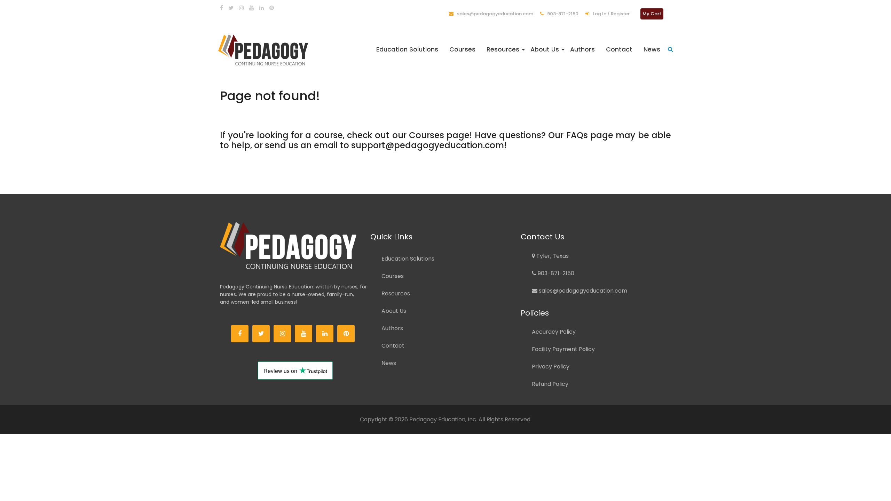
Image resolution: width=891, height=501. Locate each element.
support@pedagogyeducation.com (427, 145)
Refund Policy (550, 384)
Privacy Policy (550, 367)
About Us (544, 49)
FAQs (577, 135)
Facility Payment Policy (563, 349)
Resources (503, 49)
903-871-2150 (562, 13)
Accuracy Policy (554, 332)
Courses (462, 49)
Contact (619, 49)
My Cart (651, 13)
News (652, 49)
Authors (582, 49)
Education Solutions (407, 49)
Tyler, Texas (552, 256)
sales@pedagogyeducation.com (494, 13)
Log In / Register (611, 13)
